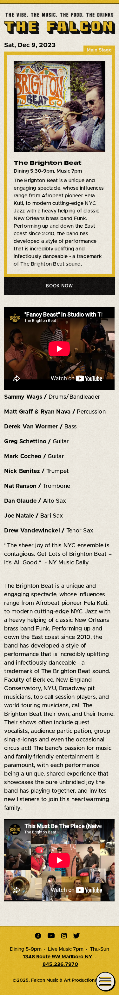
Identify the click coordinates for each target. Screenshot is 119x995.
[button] (59, 286)
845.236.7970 (60, 964)
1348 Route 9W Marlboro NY (57, 956)
